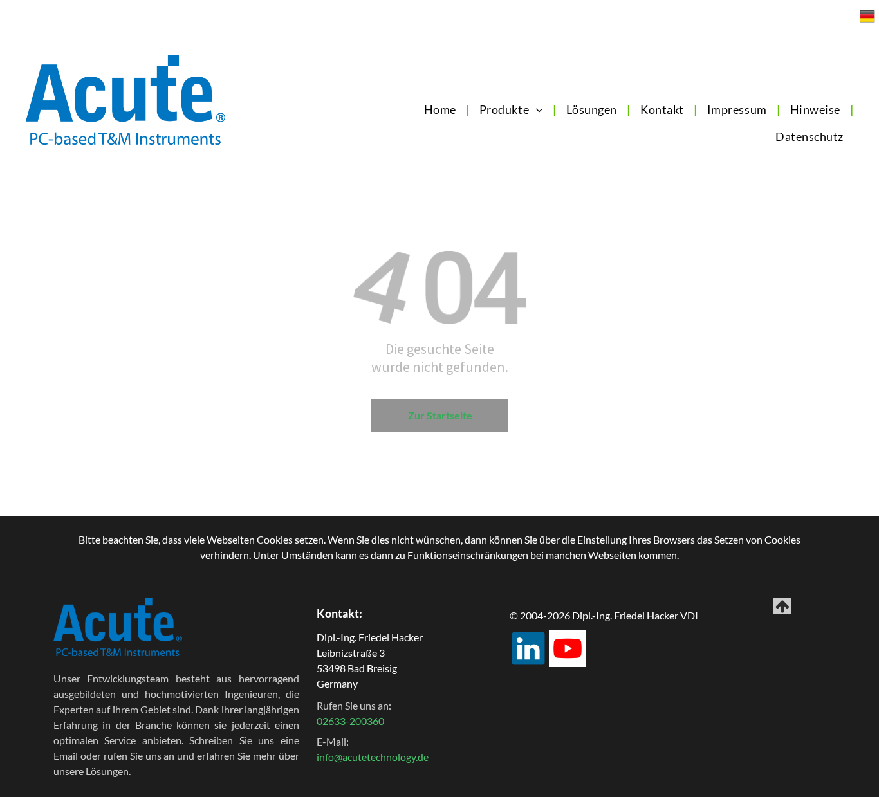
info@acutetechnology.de (373, 757)
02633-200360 (350, 721)
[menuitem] (441, 109)
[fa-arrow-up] (782, 610)
